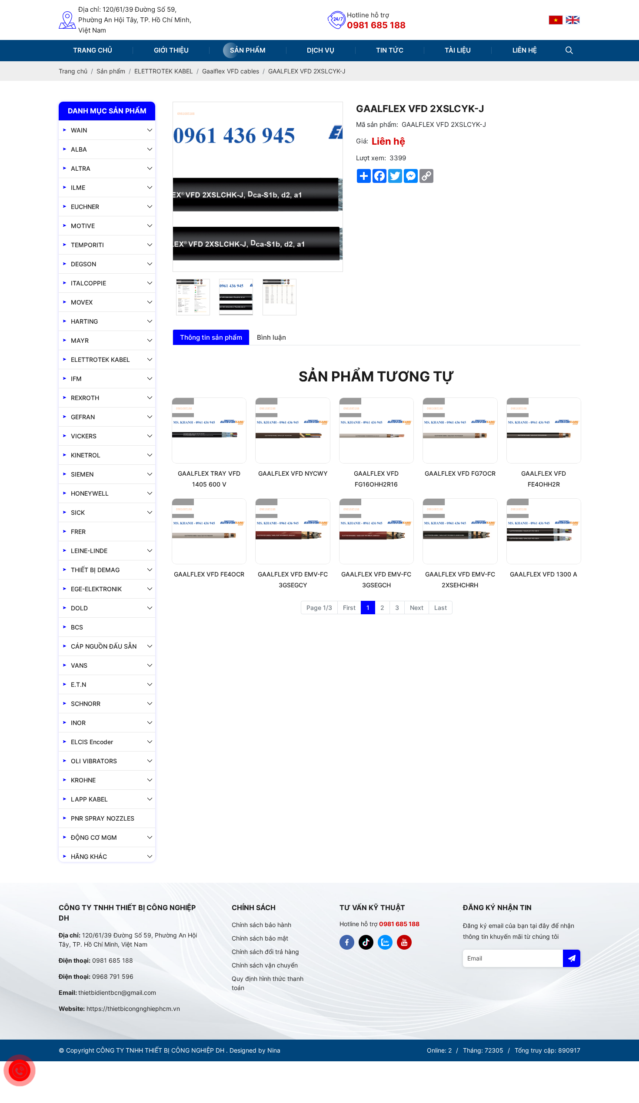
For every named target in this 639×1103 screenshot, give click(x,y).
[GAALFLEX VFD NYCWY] (292, 430)
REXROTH (85, 397)
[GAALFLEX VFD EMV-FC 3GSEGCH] (376, 531)
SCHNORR (85, 703)
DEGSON (83, 264)
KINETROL (85, 455)
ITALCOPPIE (88, 283)
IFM (76, 378)
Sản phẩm (248, 50)
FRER (78, 531)
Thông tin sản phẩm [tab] (211, 337)
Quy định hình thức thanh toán (267, 983)
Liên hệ (525, 50)
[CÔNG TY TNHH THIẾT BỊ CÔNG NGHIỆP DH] (555, 20)
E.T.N (78, 684)
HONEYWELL (90, 493)
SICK (78, 512)
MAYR (80, 340)
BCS (77, 627)
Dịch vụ (320, 50)
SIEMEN (82, 474)
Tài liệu (458, 50)
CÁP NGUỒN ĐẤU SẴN (103, 646)
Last (440, 607)
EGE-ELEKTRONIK (96, 589)
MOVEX (82, 302)
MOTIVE (83, 225)
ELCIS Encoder (92, 741)
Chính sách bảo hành (261, 924)
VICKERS (84, 436)
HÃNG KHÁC (89, 856)
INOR (78, 722)
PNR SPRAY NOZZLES (102, 818)
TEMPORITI (87, 244)
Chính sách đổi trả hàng (265, 951)
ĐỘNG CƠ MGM (94, 837)
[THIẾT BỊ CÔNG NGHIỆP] (346, 942)
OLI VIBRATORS (94, 761)
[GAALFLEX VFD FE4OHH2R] (543, 430)
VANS (79, 665)
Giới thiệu (171, 50)
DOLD (79, 608)
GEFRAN (83, 417)
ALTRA (80, 168)
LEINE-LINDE (89, 550)
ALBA (79, 149)
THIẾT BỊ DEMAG (95, 569)
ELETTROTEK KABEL (100, 359)
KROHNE (83, 780)
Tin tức (389, 50)
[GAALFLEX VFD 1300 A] (543, 531)
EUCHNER (85, 206)
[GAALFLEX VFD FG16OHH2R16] (376, 430)
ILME (78, 187)
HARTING (84, 321)
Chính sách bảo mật (260, 938)
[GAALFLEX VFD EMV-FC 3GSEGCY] (292, 531)
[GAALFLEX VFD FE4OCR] (209, 531)
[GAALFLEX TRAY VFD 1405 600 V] (209, 430)
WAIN (79, 130)
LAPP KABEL (89, 799)
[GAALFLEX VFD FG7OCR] (460, 430)
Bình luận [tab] (271, 337)
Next (416, 607)
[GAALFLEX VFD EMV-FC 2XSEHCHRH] (460, 531)
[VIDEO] (404, 942)
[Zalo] (385, 942)
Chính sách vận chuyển (265, 965)
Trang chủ (92, 50)
